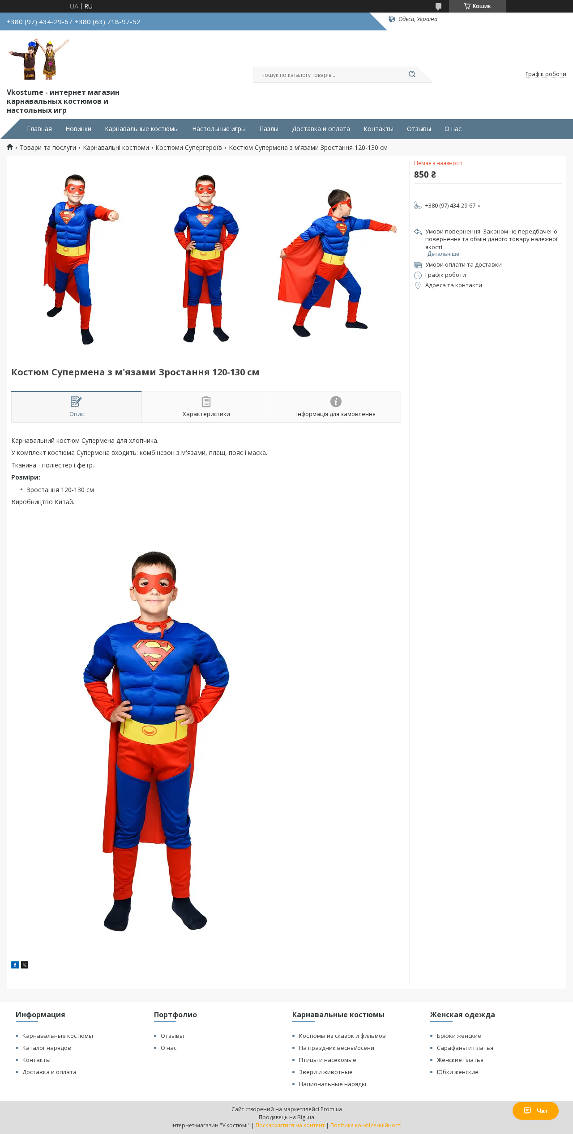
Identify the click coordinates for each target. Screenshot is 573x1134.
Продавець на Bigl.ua (286, 1117)
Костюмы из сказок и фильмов (342, 1036)
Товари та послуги (47, 148)
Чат (542, 1110)
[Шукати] (412, 75)
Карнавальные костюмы (142, 129)
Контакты (378, 129)
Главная (39, 129)
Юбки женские (458, 1072)
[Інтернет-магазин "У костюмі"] (40, 57)
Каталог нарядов (46, 1048)
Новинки (78, 129)
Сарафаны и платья (465, 1048)
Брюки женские (459, 1036)
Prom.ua (331, 1109)
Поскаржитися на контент (290, 1125)
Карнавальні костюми (116, 148)
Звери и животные (326, 1072)
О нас (453, 129)
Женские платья (460, 1060)
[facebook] (15, 966)
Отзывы (419, 129)
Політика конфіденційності (366, 1125)
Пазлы (268, 129)
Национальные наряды (332, 1084)
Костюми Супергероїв (188, 148)
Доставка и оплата (321, 129)
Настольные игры (219, 129)
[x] (24, 966)
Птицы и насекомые (327, 1060)
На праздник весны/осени (336, 1048)
